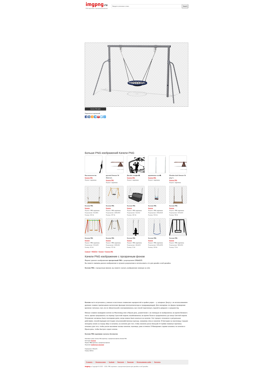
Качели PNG (89, 178)
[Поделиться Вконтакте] (89, 117)
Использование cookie (144, 362)
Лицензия (130, 362)
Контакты (157, 362)
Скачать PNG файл (95, 109)
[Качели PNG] (94, 195)
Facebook (111, 362)
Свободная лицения (97, 345)
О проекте (89, 362)
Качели (87, 208)
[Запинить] (98, 117)
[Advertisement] (136, 28)
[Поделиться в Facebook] (86, 117)
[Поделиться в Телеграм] (95, 117)
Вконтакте (120, 362)
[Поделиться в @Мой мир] (104, 117)
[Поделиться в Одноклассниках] (92, 117)
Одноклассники (100, 362)
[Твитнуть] (101, 117)
